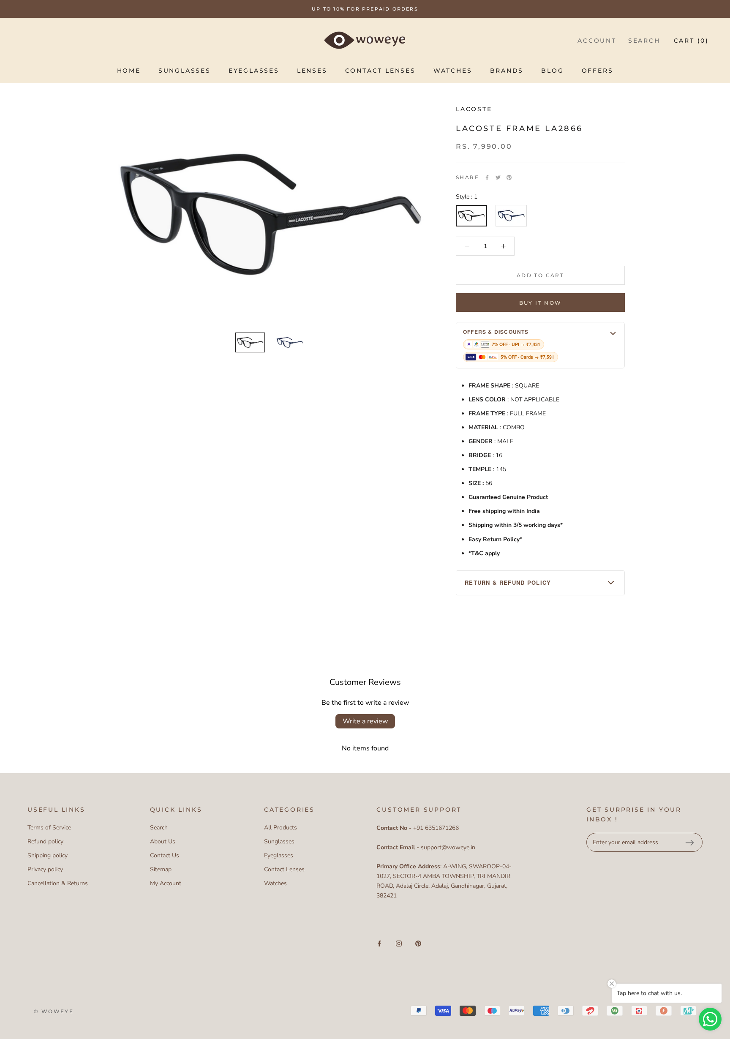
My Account (165, 883)
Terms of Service (49, 828)
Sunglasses (184, 70)
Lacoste (474, 109)
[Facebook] (487, 177)
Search (644, 40)
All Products (280, 828)
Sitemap (161, 869)
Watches (452, 70)
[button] (540, 345)
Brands (507, 70)
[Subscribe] (689, 842)
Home (129, 70)
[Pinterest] (509, 177)
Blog (552, 70)
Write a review (365, 721)
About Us (162, 841)
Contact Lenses (380, 70)
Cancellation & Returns (57, 883)
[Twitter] (498, 177)
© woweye (54, 1011)
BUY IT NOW (540, 303)
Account (596, 40)
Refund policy (45, 841)
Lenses (312, 70)
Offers (597, 70)
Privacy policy (45, 869)
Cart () (691, 40)
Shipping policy (47, 855)
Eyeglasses (254, 70)
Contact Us (164, 855)
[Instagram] (399, 943)
